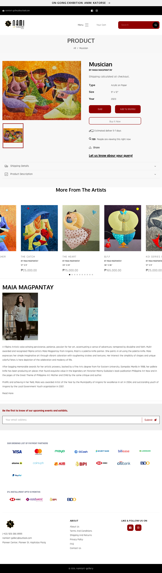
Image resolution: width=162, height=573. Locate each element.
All (75, 48)
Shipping (94, 76)
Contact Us (75, 548)
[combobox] (138, 25)
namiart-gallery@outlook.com (17, 538)
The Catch (28, 256)
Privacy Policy (76, 539)
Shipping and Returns (81, 535)
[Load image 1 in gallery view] (13, 136)
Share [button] (96, 147)
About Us (74, 526)
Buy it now (115, 121)
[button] (87, 25)
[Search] (156, 25)
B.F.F (107, 256)
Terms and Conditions (81, 531)
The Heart (69, 256)
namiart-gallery (84, 568)
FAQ (72, 544)
